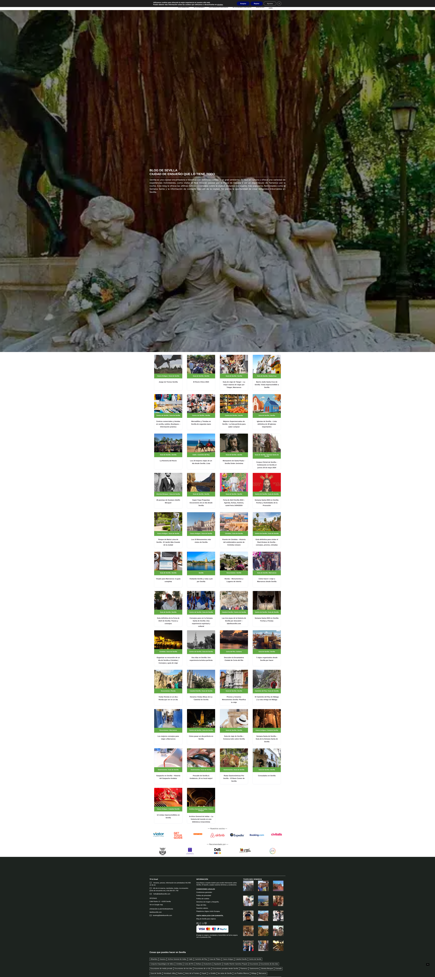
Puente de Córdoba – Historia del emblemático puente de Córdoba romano (233, 542)
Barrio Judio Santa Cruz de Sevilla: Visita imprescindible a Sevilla (267, 384)
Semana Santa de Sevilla (271, 455)
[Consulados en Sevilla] (267, 758)
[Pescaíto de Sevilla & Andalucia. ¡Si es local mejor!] (201, 758)
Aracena (163, 959)
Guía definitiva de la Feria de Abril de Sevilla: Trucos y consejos (168, 621)
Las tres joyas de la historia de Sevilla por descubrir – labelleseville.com (234, 621)
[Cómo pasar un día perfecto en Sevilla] (201, 718)
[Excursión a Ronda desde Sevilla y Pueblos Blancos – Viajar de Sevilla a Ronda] (261, 916)
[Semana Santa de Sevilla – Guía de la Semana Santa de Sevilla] (267, 718)
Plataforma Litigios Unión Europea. (208, 911)
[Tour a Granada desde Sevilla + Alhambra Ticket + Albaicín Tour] (246, 886)
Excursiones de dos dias (269, 964)
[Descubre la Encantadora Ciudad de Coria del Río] (234, 640)
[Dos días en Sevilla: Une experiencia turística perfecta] (201, 640)
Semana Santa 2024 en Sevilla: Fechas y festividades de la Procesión (267, 502)
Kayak (204, 973)
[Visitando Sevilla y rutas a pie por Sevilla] (201, 561)
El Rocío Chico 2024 (201, 382)
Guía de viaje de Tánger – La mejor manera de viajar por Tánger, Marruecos (234, 384)
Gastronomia (162, 770)
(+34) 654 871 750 (172, 890)
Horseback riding (169, 973)
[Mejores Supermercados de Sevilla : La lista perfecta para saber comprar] (234, 403)
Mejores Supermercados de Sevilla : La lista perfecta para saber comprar (233, 424)
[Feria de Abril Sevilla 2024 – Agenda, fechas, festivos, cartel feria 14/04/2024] (234, 482)
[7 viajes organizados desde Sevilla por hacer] (267, 640)
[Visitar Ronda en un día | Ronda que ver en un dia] (168, 679)
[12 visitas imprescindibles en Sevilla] (168, 797)
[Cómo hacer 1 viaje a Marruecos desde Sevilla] (267, 561)
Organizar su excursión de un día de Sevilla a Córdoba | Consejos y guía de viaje (168, 660)
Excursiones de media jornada (161, 969)
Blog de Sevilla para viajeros (206, 919)
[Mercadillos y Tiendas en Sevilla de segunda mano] (201, 403)
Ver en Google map (156, 904)
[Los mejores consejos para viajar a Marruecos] (168, 718)
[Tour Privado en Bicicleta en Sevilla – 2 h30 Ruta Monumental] (275, 916)
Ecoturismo (208, 964)
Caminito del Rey (204, 455)
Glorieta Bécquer (162, 494)
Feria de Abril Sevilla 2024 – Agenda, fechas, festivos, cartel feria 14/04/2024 (234, 502)
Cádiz (195, 455)
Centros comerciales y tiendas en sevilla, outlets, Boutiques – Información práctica (168, 424)
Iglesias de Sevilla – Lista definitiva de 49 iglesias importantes (267, 424)
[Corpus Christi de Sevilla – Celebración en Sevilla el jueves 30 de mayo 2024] (267, 443)
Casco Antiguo (162, 376)
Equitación (217, 964)
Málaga (254, 973)
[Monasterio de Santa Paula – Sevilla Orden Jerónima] (234, 443)
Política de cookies (202, 898)
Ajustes (270, 3)
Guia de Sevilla (174, 376)
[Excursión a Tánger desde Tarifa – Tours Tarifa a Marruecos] (261, 886)
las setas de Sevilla (225, 973)
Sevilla (207, 376)
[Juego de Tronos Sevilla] (168, 364)
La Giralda (212, 973)
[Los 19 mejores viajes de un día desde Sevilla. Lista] (201, 443)
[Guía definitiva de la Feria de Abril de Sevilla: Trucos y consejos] (168, 600)
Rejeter (256, 3)
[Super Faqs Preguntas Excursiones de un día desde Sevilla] (201, 482)
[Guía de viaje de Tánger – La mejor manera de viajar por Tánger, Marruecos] (234, 364)
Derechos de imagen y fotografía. (207, 902)
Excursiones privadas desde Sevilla (225, 969)
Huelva (180, 973)
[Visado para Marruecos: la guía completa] (168, 561)
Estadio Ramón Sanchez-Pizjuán (235, 964)
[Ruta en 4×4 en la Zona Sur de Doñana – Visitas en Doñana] (246, 916)
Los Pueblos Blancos (241, 973)
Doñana (239, 651)
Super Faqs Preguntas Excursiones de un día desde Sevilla (201, 502)
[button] (427, 964)
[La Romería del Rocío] (168, 443)
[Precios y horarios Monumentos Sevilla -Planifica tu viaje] (234, 679)
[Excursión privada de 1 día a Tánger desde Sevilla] (261, 946)
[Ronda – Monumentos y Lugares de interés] (234, 561)
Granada (278, 969)
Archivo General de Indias (198, 809)
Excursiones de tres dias (183, 969)
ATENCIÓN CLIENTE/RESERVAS (161, 909)
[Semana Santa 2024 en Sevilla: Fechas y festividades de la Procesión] (267, 482)
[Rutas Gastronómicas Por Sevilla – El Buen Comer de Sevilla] (234, 758)
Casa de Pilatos (215, 959)
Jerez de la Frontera (192, 973)
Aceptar (243, 3)
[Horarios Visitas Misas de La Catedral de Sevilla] (201, 679)
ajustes (220, 4)
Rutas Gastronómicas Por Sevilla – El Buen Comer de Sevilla (234, 778)
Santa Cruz (273, 376)
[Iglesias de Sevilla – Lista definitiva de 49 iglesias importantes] (267, 403)
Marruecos (272, 573)
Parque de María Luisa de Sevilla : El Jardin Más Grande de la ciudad (168, 542)
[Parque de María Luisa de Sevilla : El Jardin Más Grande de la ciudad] (168, 522)
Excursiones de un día (202, 969)
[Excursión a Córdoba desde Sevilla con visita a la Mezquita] (275, 901)
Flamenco (243, 969)
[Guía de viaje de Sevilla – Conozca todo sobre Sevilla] (234, 718)
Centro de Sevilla (162, 415)
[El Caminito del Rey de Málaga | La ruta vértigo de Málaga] (267, 679)
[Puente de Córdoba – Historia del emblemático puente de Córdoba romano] (234, 522)
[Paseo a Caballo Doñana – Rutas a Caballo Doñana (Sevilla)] (275, 946)
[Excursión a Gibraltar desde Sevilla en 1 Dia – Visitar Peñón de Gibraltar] (275, 931)
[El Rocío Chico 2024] (201, 364)
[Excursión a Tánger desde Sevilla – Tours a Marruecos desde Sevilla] (261, 901)
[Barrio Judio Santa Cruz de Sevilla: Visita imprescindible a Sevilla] (267, 364)
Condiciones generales (204, 892)
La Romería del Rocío (168, 461)
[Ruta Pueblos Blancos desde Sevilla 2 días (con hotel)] (246, 901)
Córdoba (228, 533)
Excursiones (231, 573)
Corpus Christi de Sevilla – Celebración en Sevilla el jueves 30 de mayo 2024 (266, 465)
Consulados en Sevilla (267, 776)
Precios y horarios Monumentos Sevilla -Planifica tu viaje (234, 699)
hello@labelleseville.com (161, 894)
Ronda (173, 691)
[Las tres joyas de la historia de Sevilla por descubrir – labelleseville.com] (234, 600)
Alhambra (153, 959)
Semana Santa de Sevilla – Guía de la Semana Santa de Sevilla (267, 739)
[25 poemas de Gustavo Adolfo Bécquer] (168, 482)
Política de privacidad (203, 895)
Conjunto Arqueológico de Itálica (162, 964)
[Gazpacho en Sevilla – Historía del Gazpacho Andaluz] (168, 758)
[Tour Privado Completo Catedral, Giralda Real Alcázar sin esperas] (275, 886)
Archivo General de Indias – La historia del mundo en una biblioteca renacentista (201, 819)
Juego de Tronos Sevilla (168, 382)
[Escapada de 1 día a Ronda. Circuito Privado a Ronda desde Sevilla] (261, 931)
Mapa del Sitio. (201, 905)
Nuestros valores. (202, 908)
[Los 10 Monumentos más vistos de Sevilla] (201, 522)
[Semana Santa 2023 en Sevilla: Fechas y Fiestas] (267, 600)
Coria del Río (230, 651)
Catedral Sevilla (227, 612)
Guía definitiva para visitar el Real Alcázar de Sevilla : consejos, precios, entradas (267, 542)
